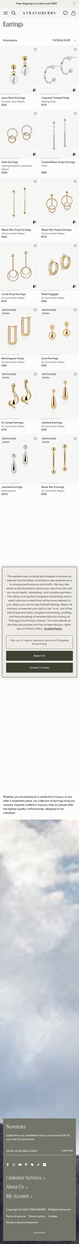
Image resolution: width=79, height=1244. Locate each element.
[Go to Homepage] (39, 13)
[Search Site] (14, 13)
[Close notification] (74, 3)
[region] (39, 622)
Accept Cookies (39, 667)
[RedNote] (44, 1164)
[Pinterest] (26, 1164)
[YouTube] (19, 1164)
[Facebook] (7, 1164)
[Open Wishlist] (65, 13)
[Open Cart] (73, 13)
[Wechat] (32, 1164)
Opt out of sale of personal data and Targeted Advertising (39, 642)
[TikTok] (38, 1164)
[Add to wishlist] (35, 50)
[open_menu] (6, 13)
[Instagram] (13, 1164)
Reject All (39, 655)
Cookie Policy (53, 628)
